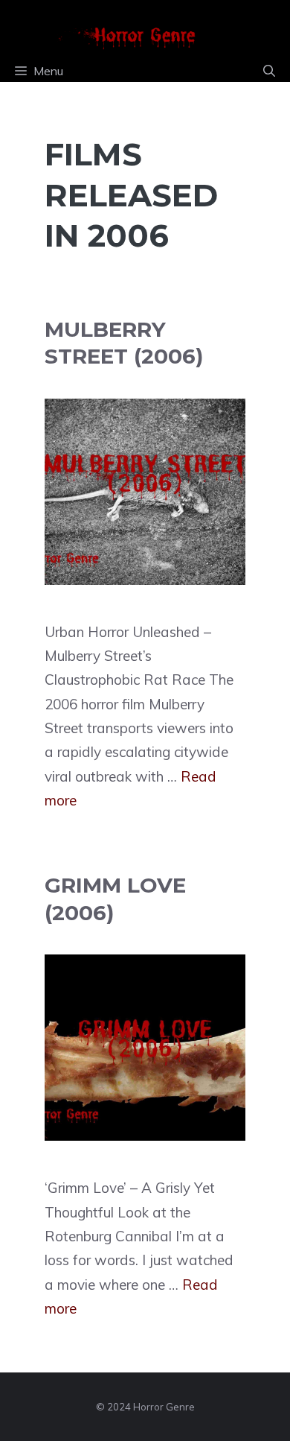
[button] (269, 71)
